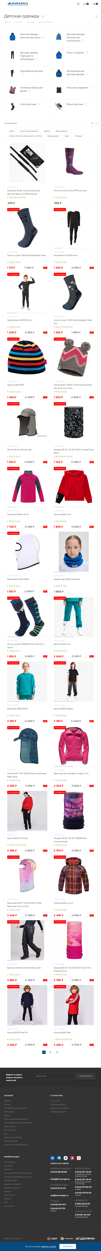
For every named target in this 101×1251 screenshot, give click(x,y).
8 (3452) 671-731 (57, 1209)
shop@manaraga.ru (60, 1179)
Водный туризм (11, 1141)
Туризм (7, 1104)
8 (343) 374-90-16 (83, 1181)
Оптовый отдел (10, 1180)
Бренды (7, 1191)
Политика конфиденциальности (18, 1177)
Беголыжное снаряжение (15, 1108)
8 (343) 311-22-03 (58, 1188)
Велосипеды (9, 1126)
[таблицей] (96, 123)
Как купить (55, 1101)
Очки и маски (10, 1130)
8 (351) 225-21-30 (82, 1205)
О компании (9, 1162)
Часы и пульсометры (13, 1137)
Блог (6, 1202)
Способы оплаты (57, 1104)
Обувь (6, 1115)
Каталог (9, 1095)
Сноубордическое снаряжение (18, 1123)
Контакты (8, 1169)
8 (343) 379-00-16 (83, 1194)
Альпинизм (9, 1112)
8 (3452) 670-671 (58, 1204)
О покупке (56, 1095)
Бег (5, 1134)
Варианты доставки (59, 1108)
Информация (11, 1157)
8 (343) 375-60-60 (83, 1188)
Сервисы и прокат (12, 1188)
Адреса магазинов (12, 1184)
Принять (68, 1246)
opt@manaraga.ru (59, 1195)
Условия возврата (58, 1112)
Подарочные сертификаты (16, 1145)
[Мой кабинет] (78, 4)
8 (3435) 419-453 (82, 1216)
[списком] (92, 123)
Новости (7, 1199)
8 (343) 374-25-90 (83, 1174)
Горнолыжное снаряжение (16, 1119)
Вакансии (8, 1166)
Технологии (9, 1206)
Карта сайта (9, 1195)
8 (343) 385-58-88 (58, 1172)
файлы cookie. (49, 1246)
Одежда (7, 1101)
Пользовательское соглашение (18, 1173)
